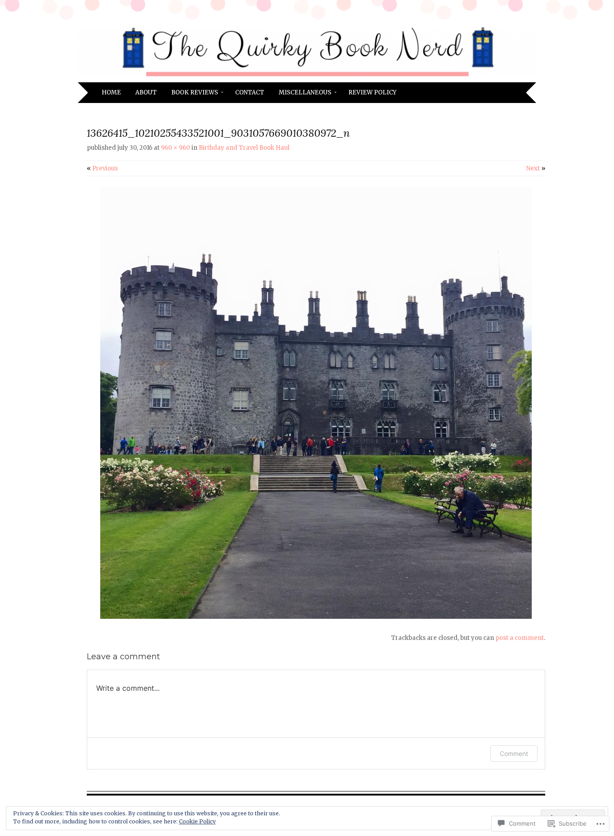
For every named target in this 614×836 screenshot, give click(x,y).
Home (111, 92)
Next (535, 168)
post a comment (519, 638)
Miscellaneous (305, 92)
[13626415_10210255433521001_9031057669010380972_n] (316, 617)
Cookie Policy (197, 821)
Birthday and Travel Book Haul (244, 148)
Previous (102, 168)
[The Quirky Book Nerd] (307, 76)
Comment (514, 753)
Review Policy (372, 92)
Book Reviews (194, 92)
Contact (249, 92)
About (146, 92)
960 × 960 (175, 148)
